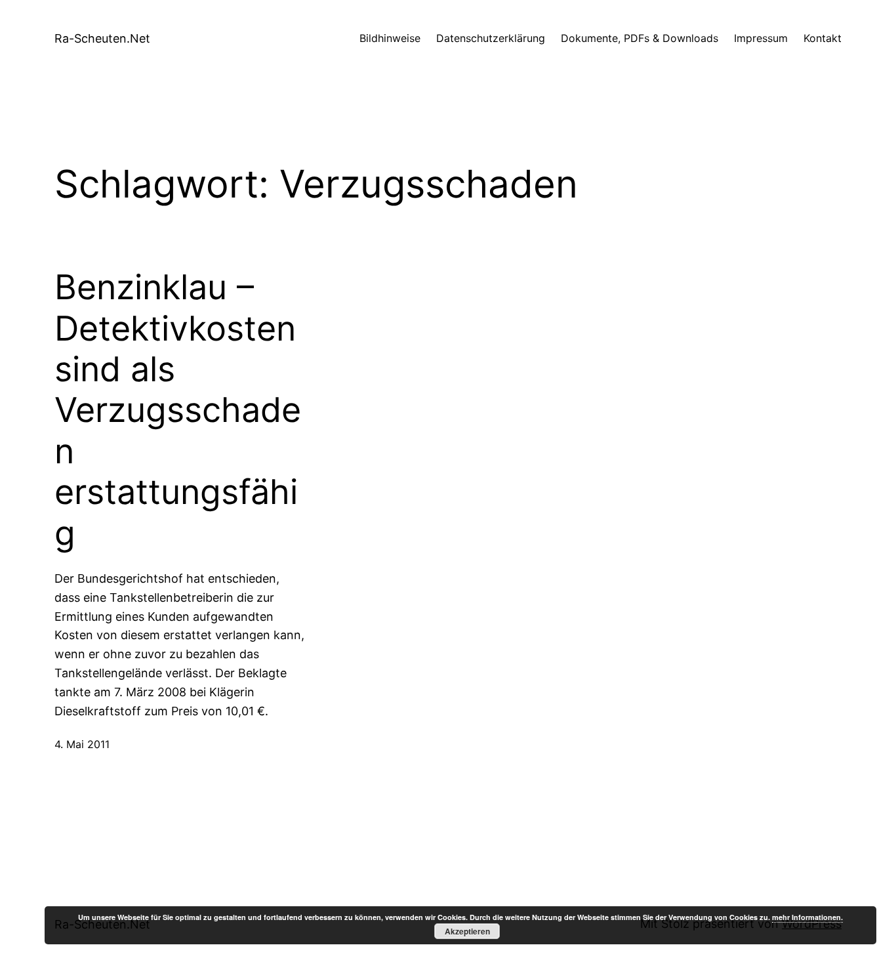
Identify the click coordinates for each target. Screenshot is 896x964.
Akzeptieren (467, 931)
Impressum (761, 38)
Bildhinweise (389, 38)
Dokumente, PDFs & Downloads (639, 38)
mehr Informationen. (807, 917)
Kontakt (823, 38)
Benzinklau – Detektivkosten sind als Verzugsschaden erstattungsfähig (177, 410)
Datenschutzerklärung (490, 38)
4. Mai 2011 (82, 744)
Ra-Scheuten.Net (102, 38)
